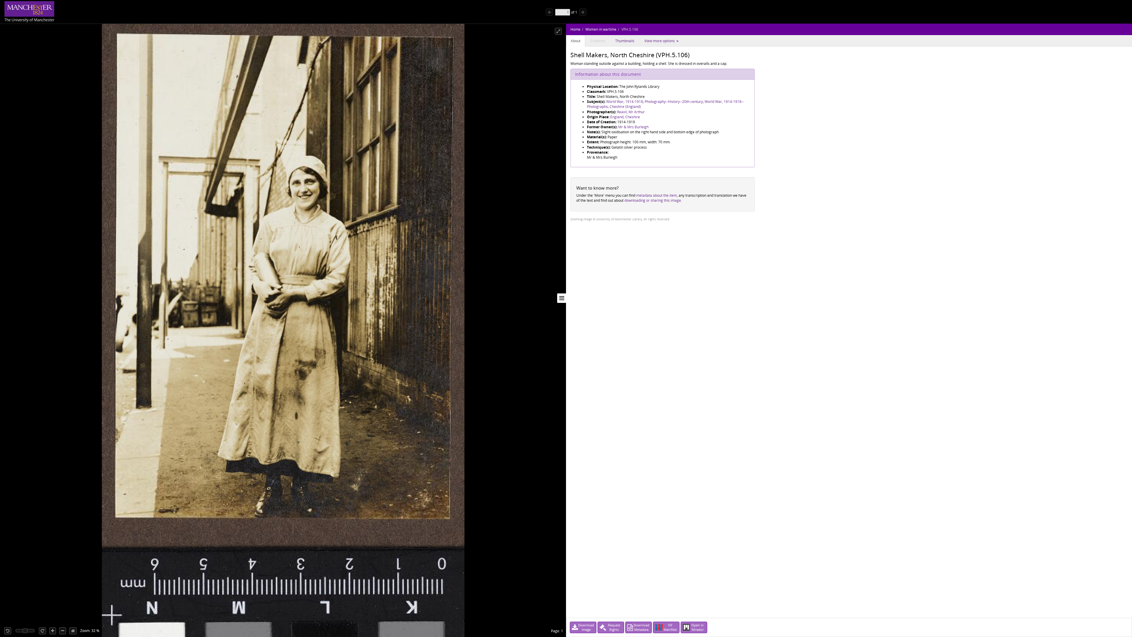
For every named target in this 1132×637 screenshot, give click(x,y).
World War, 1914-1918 (624, 101)
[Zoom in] (52, 630)
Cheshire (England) (625, 106)
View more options (660, 40)
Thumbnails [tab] (624, 40)
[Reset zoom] (73, 630)
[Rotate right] (42, 630)
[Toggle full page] (558, 31)
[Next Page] (582, 12)
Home (575, 29)
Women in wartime (600, 29)
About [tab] (575, 40)
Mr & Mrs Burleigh (633, 126)
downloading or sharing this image (652, 200)
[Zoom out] (62, 630)
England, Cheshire (625, 116)
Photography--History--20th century (674, 101)
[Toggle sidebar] (561, 298)
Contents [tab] (597, 40)
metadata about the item (656, 195)
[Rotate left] (7, 630)
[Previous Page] (549, 12)
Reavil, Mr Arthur (631, 111)
